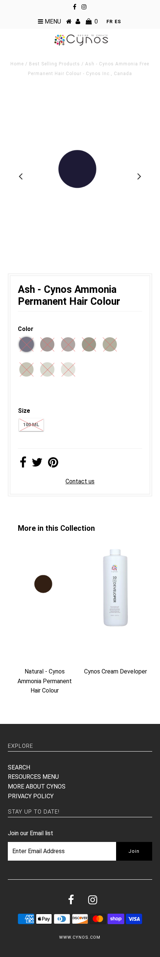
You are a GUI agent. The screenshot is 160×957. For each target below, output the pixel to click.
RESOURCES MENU (33, 776)
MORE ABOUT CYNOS (36, 786)
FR (109, 21)
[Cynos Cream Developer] (115, 627)
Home (17, 63)
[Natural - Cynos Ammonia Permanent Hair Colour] (44, 627)
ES (118, 21)
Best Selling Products (54, 63)
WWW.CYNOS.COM (79, 937)
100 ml (31, 424)
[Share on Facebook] (23, 464)
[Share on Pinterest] (53, 464)
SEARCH (19, 767)
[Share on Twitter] (37, 464)
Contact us (80, 481)
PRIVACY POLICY (31, 796)
